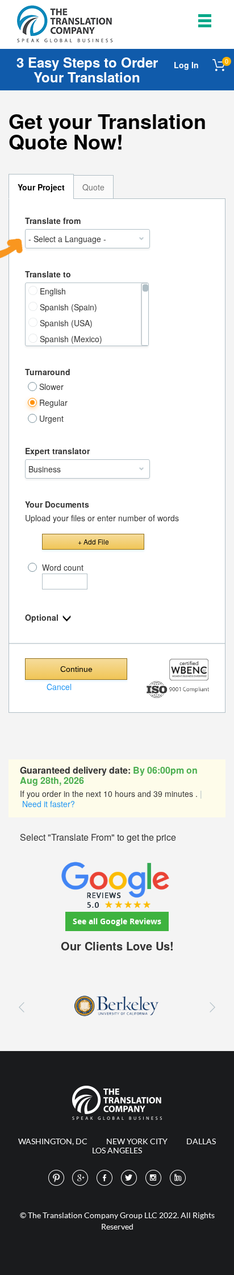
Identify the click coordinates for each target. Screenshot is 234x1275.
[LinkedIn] (178, 1178)
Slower (51, 386)
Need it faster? (48, 803)
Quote (93, 187)
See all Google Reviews (117, 921)
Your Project (41, 187)
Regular (53, 402)
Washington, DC (52, 1141)
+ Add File (93, 541)
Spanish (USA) (66, 323)
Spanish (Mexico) (71, 338)
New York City (137, 1141)
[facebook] (105, 1178)
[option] (117, 1007)
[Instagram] (153, 1178)
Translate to (48, 274)
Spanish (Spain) (68, 307)
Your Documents (57, 504)
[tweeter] (129, 1178)
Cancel (59, 686)
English (53, 291)
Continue (76, 669)
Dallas (201, 1141)
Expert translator (57, 450)
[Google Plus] (80, 1178)
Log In (186, 64)
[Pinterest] (56, 1178)
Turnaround (47, 371)
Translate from (53, 220)
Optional (43, 617)
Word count (62, 567)
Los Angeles (117, 1150)
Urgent (51, 418)
